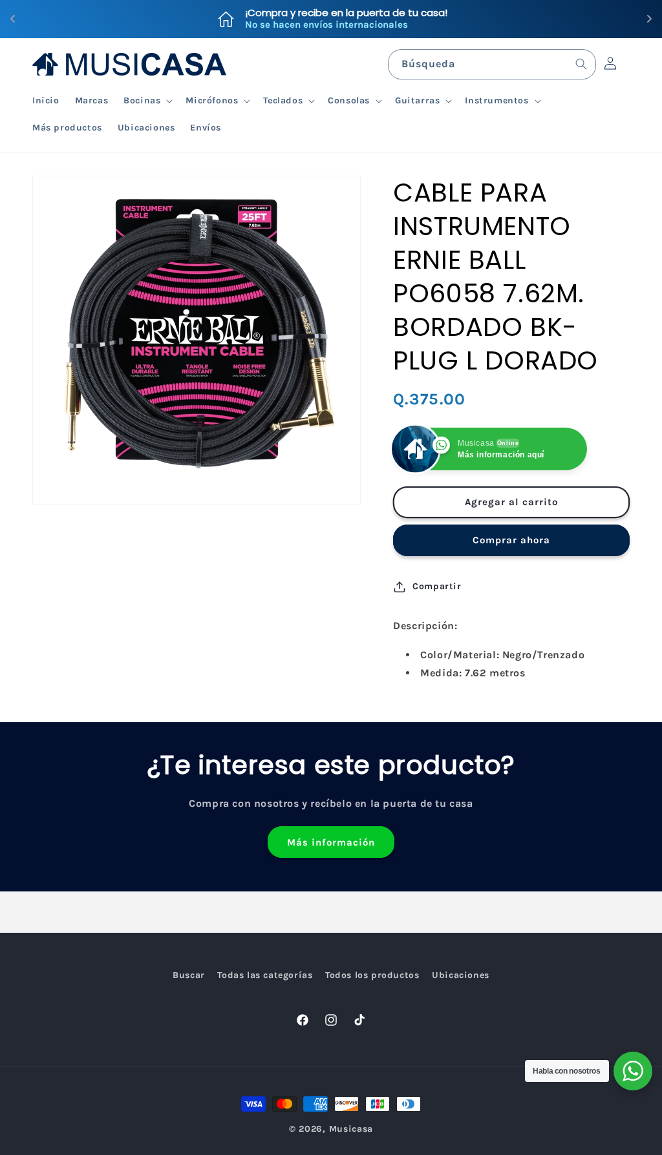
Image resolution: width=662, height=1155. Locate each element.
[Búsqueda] (581, 64)
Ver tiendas (446, 19)
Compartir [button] (436, 586)
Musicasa (351, 1128)
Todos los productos (372, 975)
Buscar (189, 975)
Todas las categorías (264, 975)
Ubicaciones (460, 975)
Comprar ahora (511, 540)
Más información (331, 842)
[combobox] (492, 64)
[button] (147, 100)
